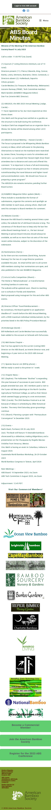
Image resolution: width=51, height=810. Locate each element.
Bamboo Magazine (7, 770)
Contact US (5, 782)
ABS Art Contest (6, 773)
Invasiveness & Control (8, 781)
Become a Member (7, 772)
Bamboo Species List (8, 785)
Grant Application (7, 786)
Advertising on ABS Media (9, 779)
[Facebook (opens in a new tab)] (24, 10)
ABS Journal (5, 777)
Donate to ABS (6, 775)
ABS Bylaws (5, 788)
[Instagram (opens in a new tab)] (27, 10)
